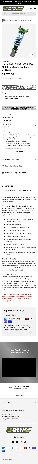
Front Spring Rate (8, 117)
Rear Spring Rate (7, 124)
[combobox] (19, 14)
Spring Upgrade (6, 93)
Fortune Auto (9, 459)
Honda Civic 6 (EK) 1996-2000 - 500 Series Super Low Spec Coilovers (17, 21)
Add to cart (19, 151)
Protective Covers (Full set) (17, 143)
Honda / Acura (6, 61)
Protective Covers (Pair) (16, 141)
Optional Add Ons (8, 131)
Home (3, 19)
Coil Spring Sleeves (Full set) (17, 145)
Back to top (19, 395)
